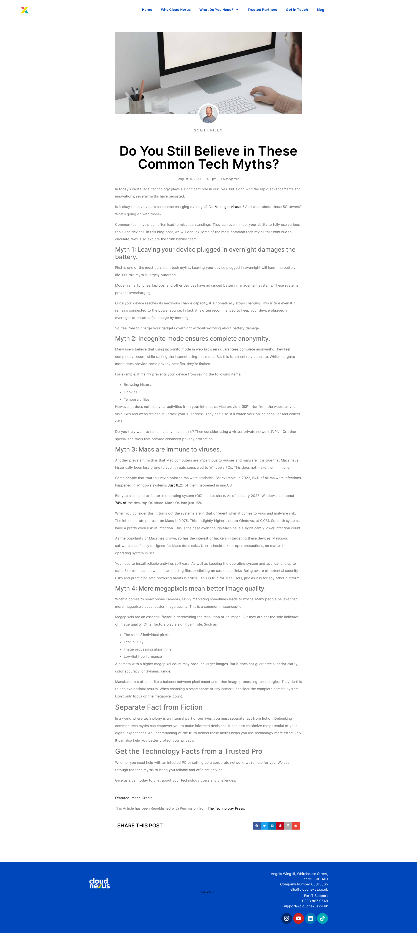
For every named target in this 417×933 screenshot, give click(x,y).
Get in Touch (297, 9)
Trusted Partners (262, 9)
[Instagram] (286, 918)
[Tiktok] (322, 918)
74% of (121, 503)
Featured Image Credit (133, 798)
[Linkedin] (310, 918)
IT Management (230, 179)
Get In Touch (208, 892)
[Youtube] (298, 918)
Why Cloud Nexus (176, 9)
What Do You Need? (216, 9)
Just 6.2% (176, 485)
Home (147, 9)
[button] (257, 826)
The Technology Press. (226, 808)
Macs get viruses (228, 206)
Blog (320, 9)
